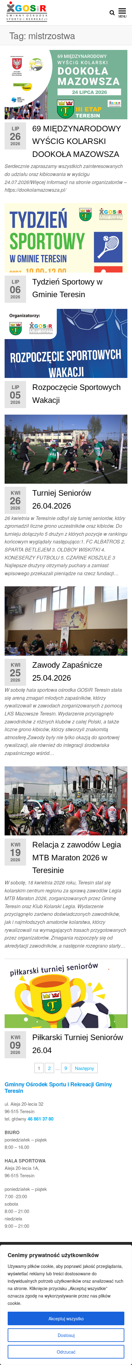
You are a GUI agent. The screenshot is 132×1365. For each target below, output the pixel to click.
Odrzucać (66, 1352)
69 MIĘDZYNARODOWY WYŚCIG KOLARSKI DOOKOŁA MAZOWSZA (76, 141)
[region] (66, 1305)
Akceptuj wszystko (66, 1318)
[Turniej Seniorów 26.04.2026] (66, 455)
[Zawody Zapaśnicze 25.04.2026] (66, 627)
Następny (84, 1068)
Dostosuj (66, 1335)
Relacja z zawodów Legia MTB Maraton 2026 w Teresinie (76, 857)
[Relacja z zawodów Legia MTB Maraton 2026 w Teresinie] (66, 806)
